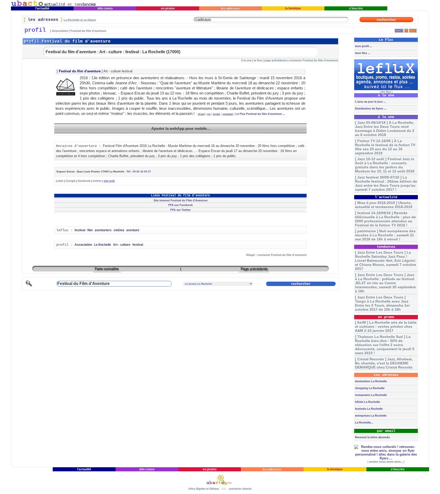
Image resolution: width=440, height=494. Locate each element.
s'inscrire (356, 8)
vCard (201, 114)
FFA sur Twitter (180, 209)
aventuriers (103, 230)
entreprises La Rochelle (370, 415)
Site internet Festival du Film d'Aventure (181, 200)
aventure (132, 230)
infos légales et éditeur (203, 488)
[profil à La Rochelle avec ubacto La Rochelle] (53, 5)
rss (209, 114)
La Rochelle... (363, 422)
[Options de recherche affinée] (29, 286)
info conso (105, 8)
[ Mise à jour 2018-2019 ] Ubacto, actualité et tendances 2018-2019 (383, 205)
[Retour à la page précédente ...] (254, 270)
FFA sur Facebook (180, 205)
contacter (228, 114)
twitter (97, 180)
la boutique (293, 8)
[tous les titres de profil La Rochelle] (399, 30)
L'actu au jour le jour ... (370, 101)
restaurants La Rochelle (370, 394)
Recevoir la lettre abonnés (372, 437)
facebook (84, 180)
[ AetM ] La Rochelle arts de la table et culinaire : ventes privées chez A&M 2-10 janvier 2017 (386, 326)
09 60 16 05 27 (142, 171)
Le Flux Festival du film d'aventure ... (260, 113)
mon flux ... (362, 52)
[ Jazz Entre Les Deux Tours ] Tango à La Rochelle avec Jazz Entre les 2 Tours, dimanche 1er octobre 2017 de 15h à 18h (382, 303)
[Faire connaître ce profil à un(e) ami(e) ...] (107, 270)
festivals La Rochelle (368, 408)
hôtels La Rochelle (367, 401)
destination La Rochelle (370, 381)
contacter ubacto (240, 488)
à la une (246, 60)
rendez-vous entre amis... (386, 461)
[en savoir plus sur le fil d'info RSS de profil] (406, 30)
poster (216, 114)
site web (109, 180)
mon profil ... (363, 46)
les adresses (230, 8)
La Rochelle (102, 244)
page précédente (275, 60)
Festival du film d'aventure (80, 71)
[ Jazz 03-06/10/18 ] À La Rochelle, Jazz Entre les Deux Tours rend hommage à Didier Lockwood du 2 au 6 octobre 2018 (384, 128)
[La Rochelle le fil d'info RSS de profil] (413, 30)
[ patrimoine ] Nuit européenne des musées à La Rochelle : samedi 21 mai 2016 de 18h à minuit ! (385, 235)
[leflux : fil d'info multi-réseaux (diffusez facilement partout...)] (386, 89)
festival (80, 230)
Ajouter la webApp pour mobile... (180, 128)
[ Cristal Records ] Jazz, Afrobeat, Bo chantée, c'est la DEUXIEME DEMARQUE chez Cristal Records (384, 363)
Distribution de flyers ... (370, 108)
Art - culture (121, 244)
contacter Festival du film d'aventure (313, 60)
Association (83, 244)
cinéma (119, 230)
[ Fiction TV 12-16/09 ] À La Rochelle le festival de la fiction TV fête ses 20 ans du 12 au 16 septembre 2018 (385, 147)
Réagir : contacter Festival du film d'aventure (276, 254)
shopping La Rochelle (369, 388)
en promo (167, 8)
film (90, 230)
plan (60, 180)
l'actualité (42, 8)
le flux (258, 60)
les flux (386, 91)
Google (71, 180)
